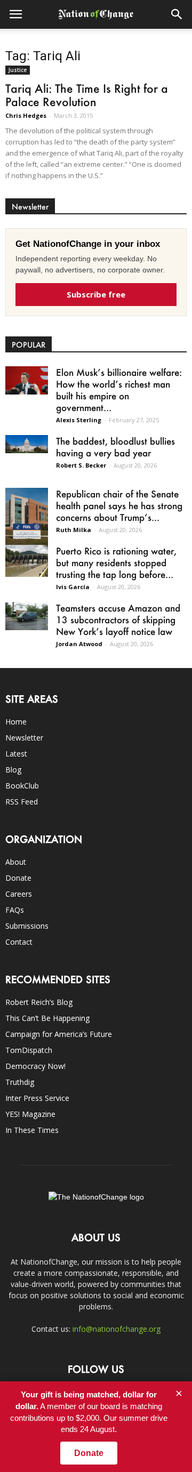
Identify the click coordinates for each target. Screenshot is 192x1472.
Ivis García (73, 587)
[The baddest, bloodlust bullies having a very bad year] (26, 444)
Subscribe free (96, 294)
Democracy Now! (35, 1066)
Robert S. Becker (81, 465)
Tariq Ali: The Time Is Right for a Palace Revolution (86, 95)
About (15, 862)
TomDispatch (28, 1050)
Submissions (27, 926)
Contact (19, 942)
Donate (18, 878)
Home (16, 722)
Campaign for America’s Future (58, 1034)
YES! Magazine (30, 1114)
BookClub (22, 786)
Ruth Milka (73, 530)
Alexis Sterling (78, 420)
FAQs (14, 910)
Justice (18, 70)
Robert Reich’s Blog (39, 1002)
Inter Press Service (37, 1098)
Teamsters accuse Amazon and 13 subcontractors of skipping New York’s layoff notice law (118, 619)
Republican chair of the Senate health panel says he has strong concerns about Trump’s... (119, 505)
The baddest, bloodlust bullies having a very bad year (115, 447)
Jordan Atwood (79, 644)
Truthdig (19, 1082)
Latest (16, 754)
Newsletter (24, 738)
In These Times (32, 1130)
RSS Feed (21, 802)
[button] (177, 14)
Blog (13, 770)
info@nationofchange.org (117, 1329)
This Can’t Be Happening (47, 1018)
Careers (18, 894)
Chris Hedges (25, 115)
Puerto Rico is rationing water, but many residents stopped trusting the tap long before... (116, 562)
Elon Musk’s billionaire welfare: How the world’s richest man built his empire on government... (119, 389)
